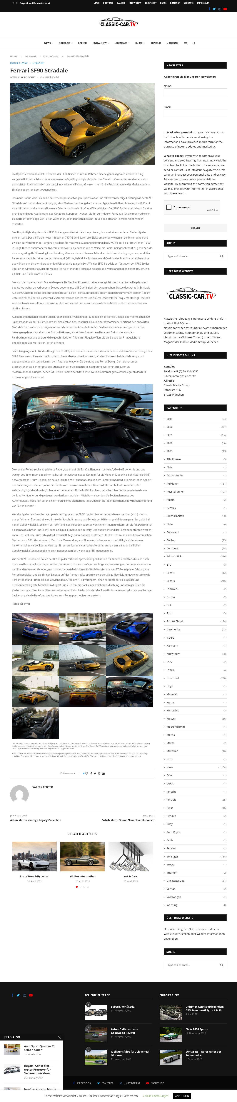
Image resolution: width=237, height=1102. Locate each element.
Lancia (196, 670)
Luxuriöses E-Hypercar (34, 876)
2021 (196, 435)
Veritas (196, 889)
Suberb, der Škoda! (123, 1006)
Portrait (108, 2)
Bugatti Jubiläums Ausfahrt (35, 3)
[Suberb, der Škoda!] (96, 1012)
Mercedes (196, 710)
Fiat (196, 605)
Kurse (163, 2)
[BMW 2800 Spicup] (171, 1034)
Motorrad (196, 751)
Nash (196, 759)
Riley (196, 824)
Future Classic (51, 56)
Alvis (196, 467)
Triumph (196, 872)
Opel (196, 775)
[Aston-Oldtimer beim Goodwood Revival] (96, 1034)
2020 (196, 426)
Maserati (196, 694)
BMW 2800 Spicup (197, 1029)
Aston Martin (196, 475)
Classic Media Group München (199, 342)
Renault (196, 816)
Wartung (196, 905)
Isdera (196, 637)
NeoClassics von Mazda (40, 1089)
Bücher (196, 540)
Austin (196, 499)
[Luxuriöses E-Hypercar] (34, 856)
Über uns (188, 2)
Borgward (196, 532)
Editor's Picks (196, 556)
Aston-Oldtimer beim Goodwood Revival (124, 1031)
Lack (196, 662)
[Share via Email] (103, 773)
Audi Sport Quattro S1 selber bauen (39, 1048)
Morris (196, 735)
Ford (196, 613)
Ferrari (196, 597)
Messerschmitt (196, 727)
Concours (196, 548)
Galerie (121, 2)
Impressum (203, 2)
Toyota (196, 864)
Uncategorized (196, 880)
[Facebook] (209, 9)
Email (167, 107)
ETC (196, 564)
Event (196, 573)
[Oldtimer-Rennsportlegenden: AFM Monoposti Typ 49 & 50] (171, 1012)
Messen (196, 718)
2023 (196, 451)
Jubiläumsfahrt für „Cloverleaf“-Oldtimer (131, 1053)
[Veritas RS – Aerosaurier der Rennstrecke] (171, 1057)
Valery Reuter (28, 76)
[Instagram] (219, 9)
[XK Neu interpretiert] (82, 856)
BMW (196, 524)
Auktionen (196, 483)
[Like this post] (86, 773)
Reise (196, 808)
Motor (196, 743)
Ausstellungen (196, 491)
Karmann (196, 645)
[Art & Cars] (131, 856)
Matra (196, 702)
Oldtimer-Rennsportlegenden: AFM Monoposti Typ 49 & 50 (205, 1008)
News (96, 2)
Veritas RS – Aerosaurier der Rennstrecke (203, 1053)
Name (167, 86)
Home (13, 56)
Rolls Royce (196, 832)
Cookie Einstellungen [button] (155, 1096)
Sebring (196, 848)
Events (196, 580)
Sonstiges (196, 856)
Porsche (196, 791)
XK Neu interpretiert (83, 876)
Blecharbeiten (196, 516)
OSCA (196, 783)
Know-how (135, 2)
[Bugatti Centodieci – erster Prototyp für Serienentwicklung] (12, 1069)
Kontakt (175, 2)
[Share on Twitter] (95, 773)
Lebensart (150, 2)
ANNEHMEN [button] (182, 1096)
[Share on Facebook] (91, 773)
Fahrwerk (196, 589)
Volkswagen (196, 897)
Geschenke (196, 629)
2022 (196, 443)
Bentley (196, 508)
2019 (196, 418)
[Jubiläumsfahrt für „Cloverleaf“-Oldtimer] (96, 1057)
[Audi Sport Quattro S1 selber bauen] (12, 1049)
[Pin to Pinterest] (99, 773)
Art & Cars (130, 876)
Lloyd (196, 686)
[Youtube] (225, 9)
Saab (196, 840)
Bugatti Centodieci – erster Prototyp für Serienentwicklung (38, 1069)
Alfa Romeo (196, 459)
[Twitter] (214, 9)
